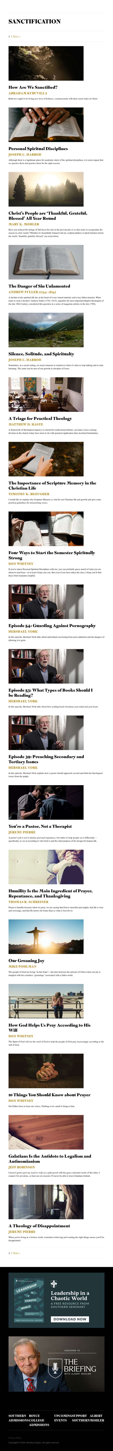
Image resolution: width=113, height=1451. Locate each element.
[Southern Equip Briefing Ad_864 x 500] (56, 1390)
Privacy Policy (15, 1437)
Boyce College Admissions (39, 1421)
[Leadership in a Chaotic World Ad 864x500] (56, 1327)
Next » (16, 36)
